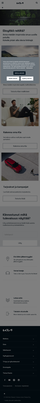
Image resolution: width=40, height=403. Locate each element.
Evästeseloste (29, 68)
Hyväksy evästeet (27, 78)
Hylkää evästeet (13, 78)
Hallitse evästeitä (19, 73)
